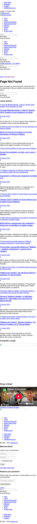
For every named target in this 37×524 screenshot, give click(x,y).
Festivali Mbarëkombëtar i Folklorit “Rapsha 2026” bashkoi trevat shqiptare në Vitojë (17, 111)
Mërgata (6, 26)
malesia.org (14, 443)
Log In (2, 488)
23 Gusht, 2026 (5, 158)
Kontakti (6, 6)
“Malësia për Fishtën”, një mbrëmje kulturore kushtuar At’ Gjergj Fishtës (18, 274)
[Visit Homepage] (5, 13)
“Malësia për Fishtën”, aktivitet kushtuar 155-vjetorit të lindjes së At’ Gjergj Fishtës (18, 323)
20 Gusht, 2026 (5, 205)
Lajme (6, 20)
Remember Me (7, 461)
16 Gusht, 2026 (5, 304)
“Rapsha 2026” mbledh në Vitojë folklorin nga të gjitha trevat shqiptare (18, 201)
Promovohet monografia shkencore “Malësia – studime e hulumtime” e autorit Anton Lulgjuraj (18, 249)
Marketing (7, 4)
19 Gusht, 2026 (5, 255)
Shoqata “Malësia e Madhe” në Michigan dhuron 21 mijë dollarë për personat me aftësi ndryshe (16, 299)
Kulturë (6, 27)
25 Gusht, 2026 (5, 116)
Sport (5, 29)
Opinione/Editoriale (10, 22)
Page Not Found (9, 77)
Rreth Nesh (7, 2)
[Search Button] (16, 58)
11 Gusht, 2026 (5, 328)
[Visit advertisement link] (5, 15)
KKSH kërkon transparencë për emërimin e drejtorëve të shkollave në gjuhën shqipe (17, 224)
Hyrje (5, 18)
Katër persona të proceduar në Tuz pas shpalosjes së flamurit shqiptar (16, 133)
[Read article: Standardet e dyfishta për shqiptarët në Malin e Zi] (18, 171)
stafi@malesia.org (10, 8)
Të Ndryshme (8, 31)
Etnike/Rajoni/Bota (10, 24)
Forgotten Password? (7, 468)
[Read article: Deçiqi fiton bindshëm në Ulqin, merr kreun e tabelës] (18, 148)
